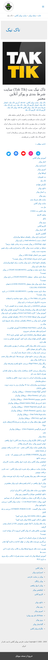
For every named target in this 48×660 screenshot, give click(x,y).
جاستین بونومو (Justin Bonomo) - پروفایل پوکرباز (28, 399)
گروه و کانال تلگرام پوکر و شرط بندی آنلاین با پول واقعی (25, 440)
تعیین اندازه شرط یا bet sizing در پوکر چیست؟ (29, 259)
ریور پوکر (42, 196)
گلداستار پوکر (38, 624)
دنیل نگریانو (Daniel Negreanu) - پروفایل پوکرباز (28, 407)
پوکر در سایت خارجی (35, 577)
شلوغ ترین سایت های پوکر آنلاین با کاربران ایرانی (28, 490)
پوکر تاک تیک (12, 107)
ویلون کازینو (41, 215)
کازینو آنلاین (42, 226)
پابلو (44, 219)
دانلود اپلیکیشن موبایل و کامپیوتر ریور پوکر (30, 494)
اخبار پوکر (42, 162)
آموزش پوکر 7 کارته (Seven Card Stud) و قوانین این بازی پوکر (23, 313)
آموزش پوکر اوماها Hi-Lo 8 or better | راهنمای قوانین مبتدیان (24, 317)
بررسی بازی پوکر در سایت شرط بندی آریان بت (28, 353)
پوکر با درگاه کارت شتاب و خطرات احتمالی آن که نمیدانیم (25, 498)
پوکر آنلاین (39, 568)
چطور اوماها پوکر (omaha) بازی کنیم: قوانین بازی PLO (26, 335)
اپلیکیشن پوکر (38, 590)
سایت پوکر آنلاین (32, 103)
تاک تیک (42, 103)
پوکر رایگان (39, 581)
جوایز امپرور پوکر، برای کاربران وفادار (32, 444)
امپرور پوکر (42, 169)
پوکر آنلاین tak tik (24, 107)
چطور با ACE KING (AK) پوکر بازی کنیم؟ (31, 516)
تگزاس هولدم (41, 184)
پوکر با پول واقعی (36, 586)
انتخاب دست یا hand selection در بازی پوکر (31, 240)
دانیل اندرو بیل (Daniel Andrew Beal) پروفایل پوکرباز (27, 403)
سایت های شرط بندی (38, 200)
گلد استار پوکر (41, 230)
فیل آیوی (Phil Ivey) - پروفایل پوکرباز (32, 418)
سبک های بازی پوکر (39, 266)
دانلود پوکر (42, 188)
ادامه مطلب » (40, 144)
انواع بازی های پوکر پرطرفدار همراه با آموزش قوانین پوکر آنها (23, 310)
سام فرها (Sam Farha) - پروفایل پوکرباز (31, 414)
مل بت (43, 207)
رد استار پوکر (41, 192)
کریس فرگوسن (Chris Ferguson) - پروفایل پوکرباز (27, 429)
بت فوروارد (42, 177)
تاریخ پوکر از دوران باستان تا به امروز (32, 538)
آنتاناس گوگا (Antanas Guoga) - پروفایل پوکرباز (29, 392)
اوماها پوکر (42, 173)
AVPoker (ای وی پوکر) (35, 616)
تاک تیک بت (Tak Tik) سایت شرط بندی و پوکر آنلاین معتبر (24, 93)
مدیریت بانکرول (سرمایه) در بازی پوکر (32, 302)
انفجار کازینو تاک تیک (31, 105)
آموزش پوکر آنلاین (39, 158)
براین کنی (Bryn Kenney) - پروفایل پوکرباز (30, 395)
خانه (44, 433)
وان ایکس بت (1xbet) (38, 211)
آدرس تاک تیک (14, 103)
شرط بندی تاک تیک (38, 107)
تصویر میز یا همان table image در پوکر (32, 255)
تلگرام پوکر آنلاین (36, 629)
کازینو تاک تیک (30, 110)
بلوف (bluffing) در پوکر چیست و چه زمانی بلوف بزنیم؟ (26, 244)
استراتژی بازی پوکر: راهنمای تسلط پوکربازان (29, 237)
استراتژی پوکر (40, 166)
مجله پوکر (42, 437)
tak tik (23, 103)
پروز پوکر (42, 222)
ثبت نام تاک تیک (10, 105)
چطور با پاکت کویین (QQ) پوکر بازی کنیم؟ (31, 520)
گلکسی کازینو (41, 234)
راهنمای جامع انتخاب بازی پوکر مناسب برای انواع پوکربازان (24, 263)
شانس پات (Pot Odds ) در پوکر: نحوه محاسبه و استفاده (26, 298)
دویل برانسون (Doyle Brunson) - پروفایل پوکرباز (28, 411)
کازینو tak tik (40, 110)
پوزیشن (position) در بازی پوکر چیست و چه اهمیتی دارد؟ (25, 306)
